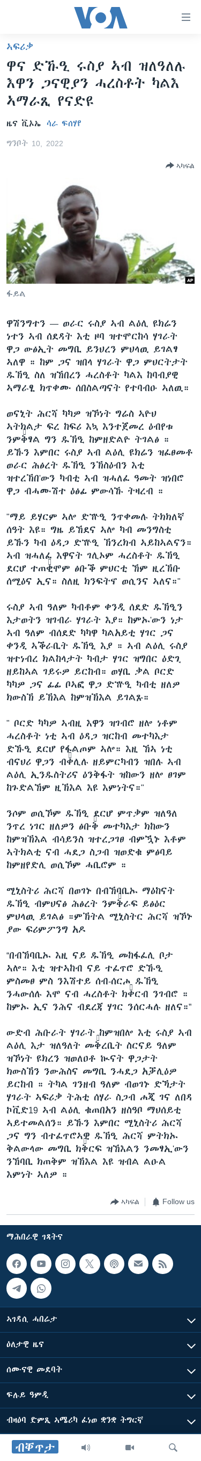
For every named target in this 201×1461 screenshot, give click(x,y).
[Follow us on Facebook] (16, 1264)
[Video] (130, 1447)
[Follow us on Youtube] (41, 1264)
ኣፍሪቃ (19, 46)
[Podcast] (114, 1264)
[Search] (173, 1447)
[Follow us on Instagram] (65, 1264)
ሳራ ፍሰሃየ (64, 123)
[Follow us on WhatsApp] (41, 1288)
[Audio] (86, 1447)
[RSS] (162, 1264)
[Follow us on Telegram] (16, 1288)
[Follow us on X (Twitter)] (89, 1264)
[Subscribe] (138, 1264)
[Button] (180, 165)
